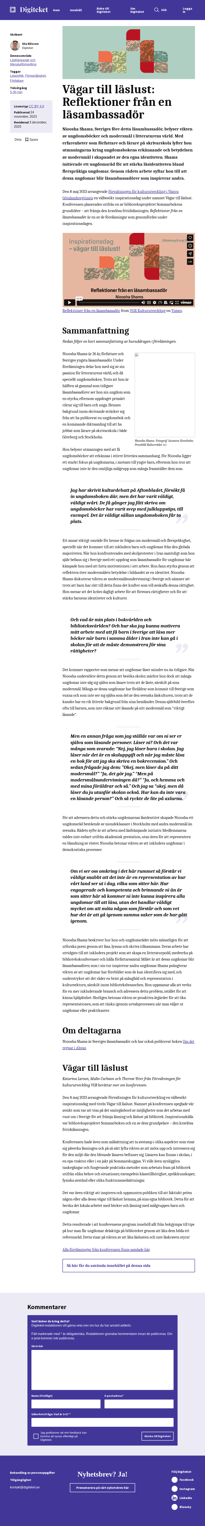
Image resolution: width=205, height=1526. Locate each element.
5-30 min (16, 92)
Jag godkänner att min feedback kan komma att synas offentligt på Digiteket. (63, 1436)
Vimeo (176, 310)
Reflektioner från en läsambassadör (91, 310)
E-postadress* (114, 1396)
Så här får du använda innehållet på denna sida (109, 1265)
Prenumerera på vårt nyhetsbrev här (102, 1488)
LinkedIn (186, 1498)
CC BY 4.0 (36, 106)
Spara (33, 139)
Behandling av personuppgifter (32, 1473)
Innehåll (76, 10)
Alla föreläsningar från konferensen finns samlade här (106, 1249)
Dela (18, 139)
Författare (17, 80)
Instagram (187, 1489)
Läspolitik (17, 75)
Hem (56, 10)
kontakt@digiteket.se (25, 1487)
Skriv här (37, 1346)
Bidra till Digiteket (104, 10)
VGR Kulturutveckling (148, 310)
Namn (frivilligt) (41, 1396)
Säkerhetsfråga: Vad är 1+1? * (50, 1414)
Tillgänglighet (20, 1480)
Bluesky (185, 1507)
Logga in (187, 10)
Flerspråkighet (35, 75)
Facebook (187, 1480)
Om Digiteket (137, 10)
